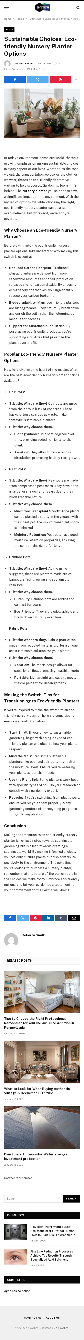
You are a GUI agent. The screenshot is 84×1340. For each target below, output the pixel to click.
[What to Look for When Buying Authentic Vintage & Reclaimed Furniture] (42, 1062)
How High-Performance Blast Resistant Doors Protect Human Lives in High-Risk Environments (52, 1231)
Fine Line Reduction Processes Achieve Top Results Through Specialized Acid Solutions (51, 1255)
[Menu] (6, 7)
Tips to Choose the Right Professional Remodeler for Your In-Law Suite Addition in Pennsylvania (39, 1023)
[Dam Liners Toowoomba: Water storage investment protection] (42, 1127)
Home (9, 29)
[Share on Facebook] (15, 79)
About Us (53, 1317)
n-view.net (62, 1327)
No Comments (16, 69)
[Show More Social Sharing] (76, 79)
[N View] (41, 7)
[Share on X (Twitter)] (37, 79)
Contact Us (33, 1317)
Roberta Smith (24, 63)
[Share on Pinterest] (60, 79)
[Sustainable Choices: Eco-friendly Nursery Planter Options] (42, 113)
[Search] (78, 7)
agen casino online (17, 1291)
